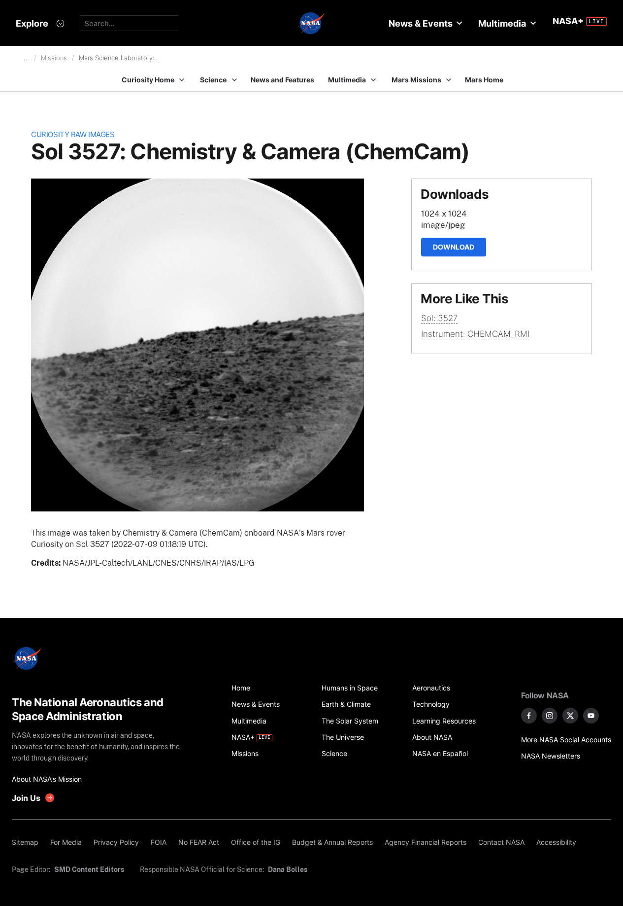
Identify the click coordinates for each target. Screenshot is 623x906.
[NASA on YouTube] (591, 716)
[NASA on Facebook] (529, 716)
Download (453, 247)
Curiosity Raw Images (72, 134)
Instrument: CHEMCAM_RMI (475, 334)
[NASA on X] (570, 716)
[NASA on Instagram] (549, 716)
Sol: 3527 (439, 318)
